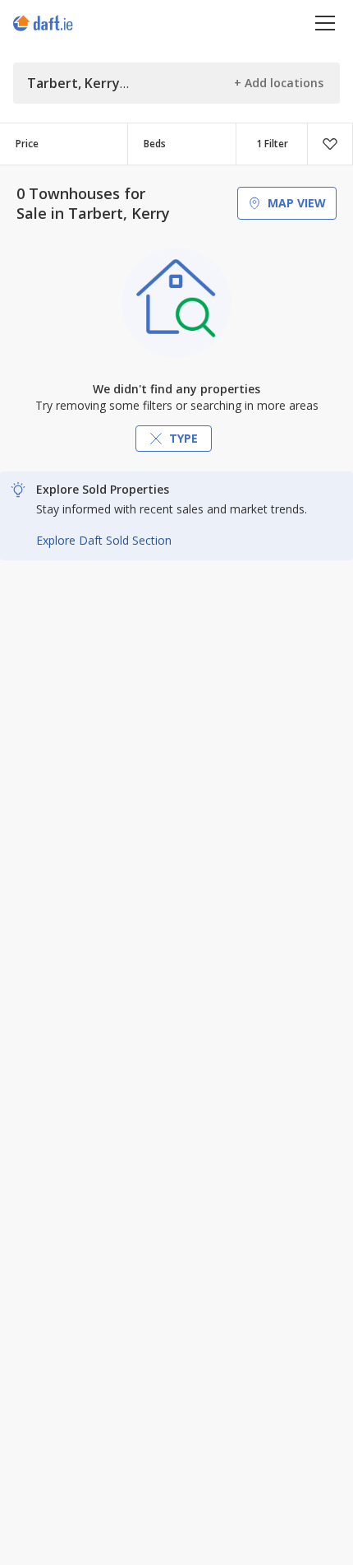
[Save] (330, 144)
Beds (155, 144)
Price (27, 144)
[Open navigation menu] (325, 22)
